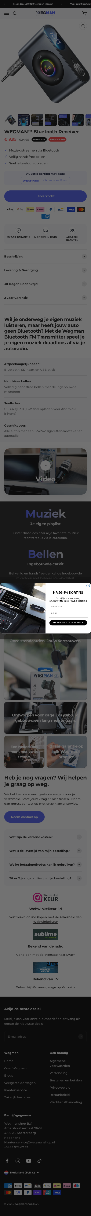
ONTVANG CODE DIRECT (68, 623)
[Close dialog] (88, 585)
